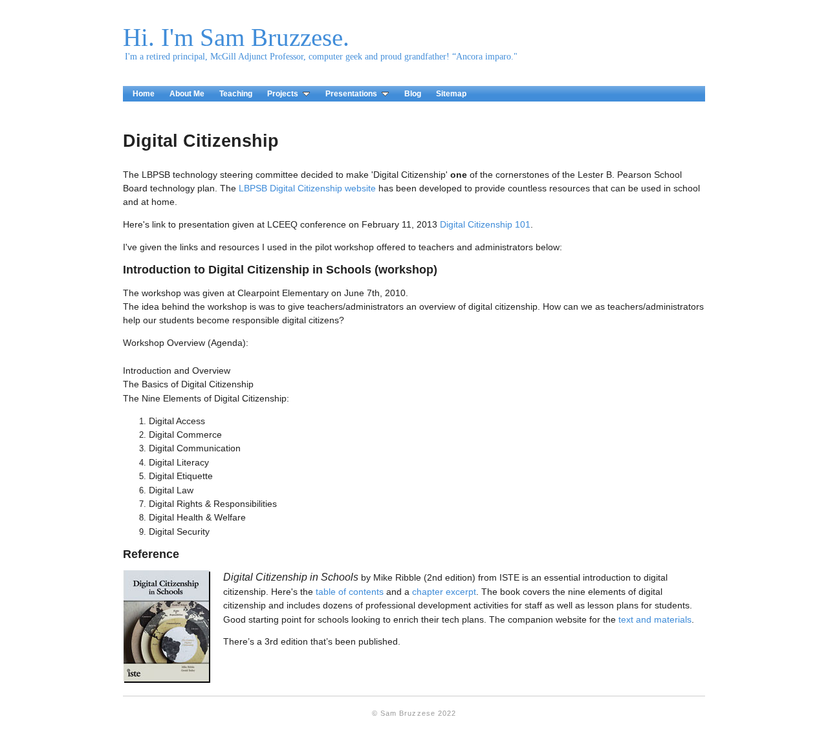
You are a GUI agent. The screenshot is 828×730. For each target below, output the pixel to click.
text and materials (655, 619)
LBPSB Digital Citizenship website (307, 188)
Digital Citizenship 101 (485, 224)
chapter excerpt (444, 591)
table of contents (350, 591)
